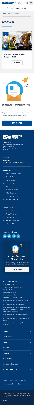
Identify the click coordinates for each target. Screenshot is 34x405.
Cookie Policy (23, 380)
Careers (6, 380)
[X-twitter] (18, 236)
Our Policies (13, 380)
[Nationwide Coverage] (8, 8)
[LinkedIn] (5, 236)
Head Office (8, 142)
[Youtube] (9, 236)
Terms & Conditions (10, 384)
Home (4, 13)
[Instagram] (14, 236)
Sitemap (19, 384)
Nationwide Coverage (19, 8)
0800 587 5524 (22, 162)
